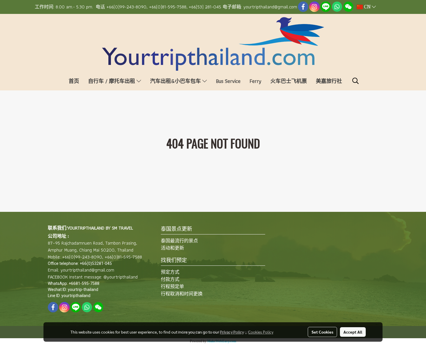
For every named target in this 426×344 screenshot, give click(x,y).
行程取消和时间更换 (182, 293)
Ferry (255, 81)
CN (367, 7)
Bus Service (228, 81)
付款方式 (170, 279)
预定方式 (170, 272)
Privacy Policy (232, 331)
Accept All (352, 331)
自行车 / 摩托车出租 (112, 81)
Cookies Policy (260, 331)
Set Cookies (322, 331)
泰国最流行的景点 (179, 240)
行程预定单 (172, 286)
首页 (74, 81)
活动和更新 (172, 248)
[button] (355, 80)
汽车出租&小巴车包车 (176, 81)
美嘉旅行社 (329, 81)
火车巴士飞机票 (288, 81)
